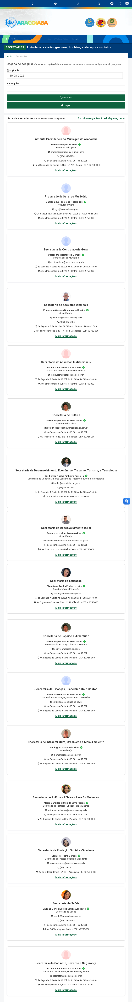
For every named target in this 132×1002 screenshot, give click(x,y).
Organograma (116, 118)
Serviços (48, 39)
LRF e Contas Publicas (61, 39)
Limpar (67, 105)
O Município (26, 39)
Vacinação (87, 39)
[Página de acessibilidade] (78, 3)
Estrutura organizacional (92, 118)
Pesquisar (14, 83)
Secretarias (37, 39)
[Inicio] (6, 39)
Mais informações (66, 170)
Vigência (14, 70)
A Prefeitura (14, 39)
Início (9, 56)
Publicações (75, 39)
